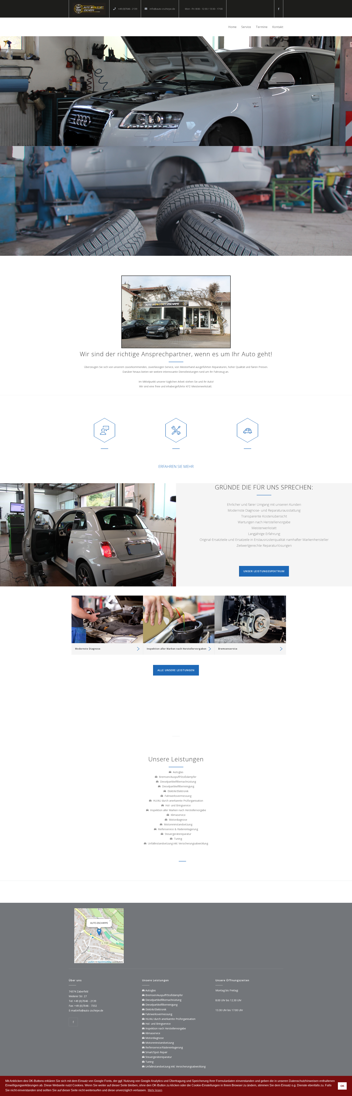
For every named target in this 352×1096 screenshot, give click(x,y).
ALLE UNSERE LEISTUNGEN (176, 670)
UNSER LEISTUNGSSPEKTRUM (264, 571)
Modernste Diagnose (87, 648)
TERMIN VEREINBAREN (176, 146)
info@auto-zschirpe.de (162, 8)
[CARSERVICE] (89, 9)
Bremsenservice (227, 648)
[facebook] (278, 8)
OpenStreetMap (105, 961)
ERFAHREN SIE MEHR (176, 466)
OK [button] (342, 1085)
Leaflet (91, 961)
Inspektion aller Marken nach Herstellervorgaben (176, 648)
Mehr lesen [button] (155, 1090)
